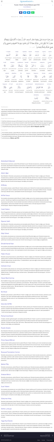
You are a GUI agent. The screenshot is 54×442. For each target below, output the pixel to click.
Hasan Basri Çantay (7, 278)
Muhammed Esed (7, 316)
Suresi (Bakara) (27, 7)
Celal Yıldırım (5, 209)
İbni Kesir (4, 292)
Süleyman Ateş (6, 398)
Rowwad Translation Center (10, 352)
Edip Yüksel (5, 233)
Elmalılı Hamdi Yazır (7, 243)
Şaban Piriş (4, 364)
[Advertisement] (27, 27)
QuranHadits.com (7, 439)
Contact (43, 440)
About (38, 440)
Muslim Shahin (6, 328)
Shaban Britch (6, 374)
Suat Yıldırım (5, 386)
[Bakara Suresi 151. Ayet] (52, 5)
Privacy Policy (50, 440)
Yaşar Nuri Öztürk (7, 421)
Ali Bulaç (4, 185)
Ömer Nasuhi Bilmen (8, 340)
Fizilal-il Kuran (5, 254)
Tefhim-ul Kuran (6, 409)
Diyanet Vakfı (5, 221)
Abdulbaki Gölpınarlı (8, 161)
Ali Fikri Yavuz (5, 195)
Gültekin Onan (6, 266)
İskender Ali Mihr (6, 304)
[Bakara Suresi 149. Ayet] (1, 5)
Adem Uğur (5, 173)
